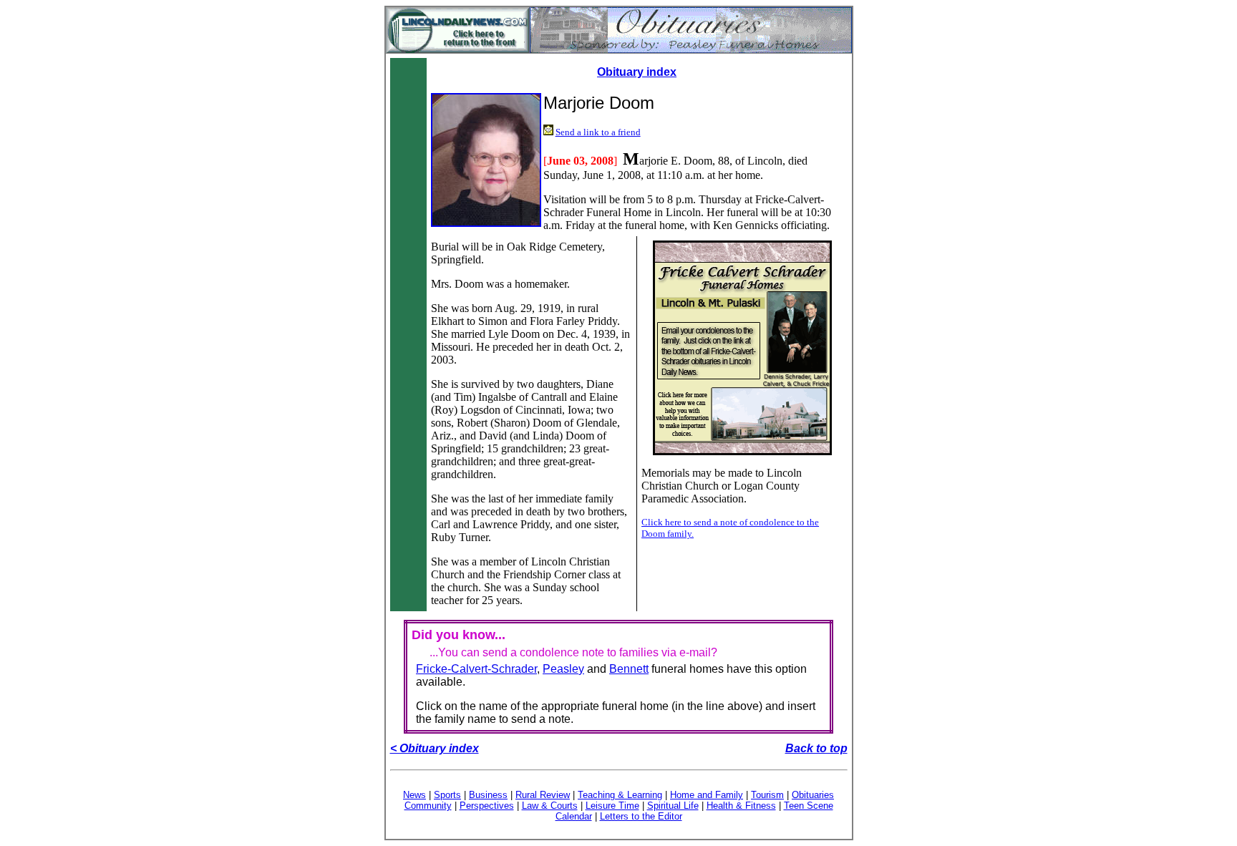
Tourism (767, 794)
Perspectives (487, 805)
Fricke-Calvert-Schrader (476, 669)
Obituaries (813, 794)
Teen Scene (808, 805)
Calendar (574, 816)
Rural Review (542, 794)
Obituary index (636, 72)
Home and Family (706, 794)
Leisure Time (612, 805)
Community (428, 805)
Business (488, 794)
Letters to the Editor (641, 816)
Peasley (563, 669)
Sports (447, 794)
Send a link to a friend (598, 132)
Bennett (629, 669)
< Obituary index (434, 748)
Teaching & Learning (620, 794)
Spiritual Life (673, 805)
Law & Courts (550, 805)
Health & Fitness (741, 805)
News (414, 794)
